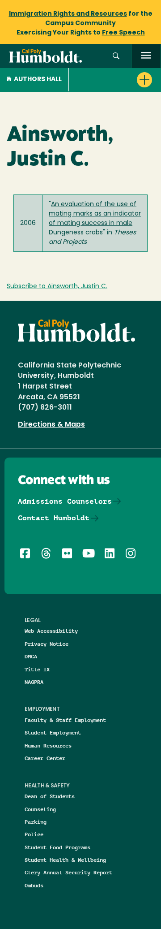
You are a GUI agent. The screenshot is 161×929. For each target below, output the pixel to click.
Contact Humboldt (53, 518)
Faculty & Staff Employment (65, 720)
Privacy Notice (46, 643)
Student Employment (53, 732)
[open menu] (146, 56)
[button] (116, 56)
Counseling (40, 809)
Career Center (45, 758)
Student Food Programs (57, 847)
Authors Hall (38, 79)
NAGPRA (34, 681)
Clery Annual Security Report (68, 872)
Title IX (37, 669)
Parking (36, 821)
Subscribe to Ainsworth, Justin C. (57, 286)
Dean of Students (50, 796)
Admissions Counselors (65, 501)
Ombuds (34, 885)
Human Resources (48, 745)
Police (34, 834)
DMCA (31, 656)
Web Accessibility (51, 630)
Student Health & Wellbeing (65, 859)
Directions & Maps (51, 424)
